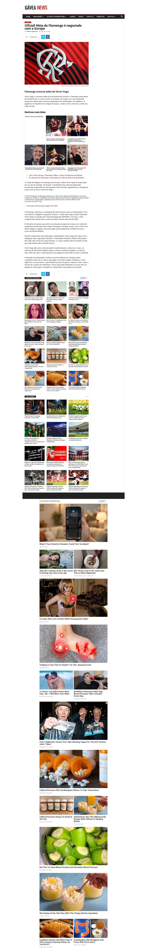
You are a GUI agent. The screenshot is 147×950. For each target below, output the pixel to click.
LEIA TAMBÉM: (30, 396)
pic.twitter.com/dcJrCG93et (33, 201)
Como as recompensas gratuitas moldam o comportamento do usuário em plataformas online (34, 440)
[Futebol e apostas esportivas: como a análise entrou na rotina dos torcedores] (79, 407)
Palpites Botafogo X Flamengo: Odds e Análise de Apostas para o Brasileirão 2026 (78, 488)
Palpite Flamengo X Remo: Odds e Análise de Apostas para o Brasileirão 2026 (55, 488)
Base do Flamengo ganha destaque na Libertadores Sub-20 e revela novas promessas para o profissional (78, 464)
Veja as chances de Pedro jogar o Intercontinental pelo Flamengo (55, 139)
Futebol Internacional (56, 16)
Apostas (111, 16)
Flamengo (27, 22)
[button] (121, 16)
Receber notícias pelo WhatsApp (34, 116)
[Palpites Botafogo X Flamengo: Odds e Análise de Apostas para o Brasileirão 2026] (79, 477)
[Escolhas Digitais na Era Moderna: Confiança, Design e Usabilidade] (57, 429)
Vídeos (80, 16)
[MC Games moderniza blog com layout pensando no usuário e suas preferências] (57, 453)
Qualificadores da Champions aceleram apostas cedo (56, 417)
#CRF (78, 199)
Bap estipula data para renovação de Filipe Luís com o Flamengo (34, 168)
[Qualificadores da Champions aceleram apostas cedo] (57, 407)
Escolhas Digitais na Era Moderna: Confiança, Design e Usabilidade (56, 440)
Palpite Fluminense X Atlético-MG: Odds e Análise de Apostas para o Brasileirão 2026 (34, 488)
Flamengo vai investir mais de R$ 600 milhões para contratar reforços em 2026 (77, 169)
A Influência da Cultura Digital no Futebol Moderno (78, 439)
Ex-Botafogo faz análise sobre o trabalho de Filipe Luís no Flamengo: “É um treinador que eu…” (77, 140)
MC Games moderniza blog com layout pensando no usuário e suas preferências (55, 464)
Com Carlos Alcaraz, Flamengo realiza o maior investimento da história (55, 175)
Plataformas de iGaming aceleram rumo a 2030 (32, 417)
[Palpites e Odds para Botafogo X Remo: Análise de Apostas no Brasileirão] (35, 453)
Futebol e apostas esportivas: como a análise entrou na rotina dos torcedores (78, 417)
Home (28, 16)
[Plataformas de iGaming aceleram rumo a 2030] (35, 407)
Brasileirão (37, 16)
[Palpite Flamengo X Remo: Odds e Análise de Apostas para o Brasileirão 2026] (57, 477)
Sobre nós (100, 16)
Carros (72, 16)
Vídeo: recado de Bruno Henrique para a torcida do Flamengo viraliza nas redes (56, 169)
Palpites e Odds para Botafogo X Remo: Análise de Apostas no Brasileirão (34, 464)
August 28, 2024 (51, 206)
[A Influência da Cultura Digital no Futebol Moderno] (79, 429)
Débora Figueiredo (32, 31)
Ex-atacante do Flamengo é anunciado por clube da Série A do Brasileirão (56, 178)
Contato (90, 16)
